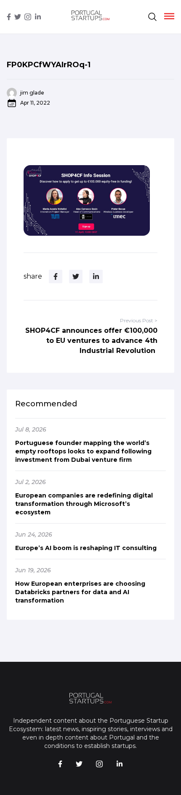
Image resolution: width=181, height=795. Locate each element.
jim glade (32, 93)
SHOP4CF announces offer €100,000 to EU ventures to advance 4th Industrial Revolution (91, 340)
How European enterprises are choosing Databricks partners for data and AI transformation (80, 592)
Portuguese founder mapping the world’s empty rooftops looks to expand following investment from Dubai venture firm (83, 451)
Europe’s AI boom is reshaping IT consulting (86, 548)
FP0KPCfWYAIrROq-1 (48, 64)
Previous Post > (138, 320)
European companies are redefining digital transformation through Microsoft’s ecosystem (84, 504)
